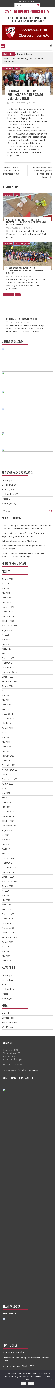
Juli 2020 (5, 890)
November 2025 (9, 616)
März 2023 (7, 751)
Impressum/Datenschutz (14, 1352)
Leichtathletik (8, 68)
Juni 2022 (6, 793)
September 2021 (9, 825)
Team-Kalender (10, 1313)
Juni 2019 (6, 951)
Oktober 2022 (8, 774)
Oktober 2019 (8, 932)
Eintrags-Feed (8, 1017)
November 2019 (9, 928)
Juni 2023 (6, 737)
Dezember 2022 (9, 765)
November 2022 (9, 769)
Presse (16, 68)
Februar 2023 (8, 755)
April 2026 (6, 597)
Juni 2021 (6, 839)
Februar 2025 (8, 658)
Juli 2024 (5, 690)
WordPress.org (8, 1027)
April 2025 (6, 648)
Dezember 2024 (9, 667)
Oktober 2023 (8, 723)
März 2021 (7, 853)
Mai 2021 (6, 844)
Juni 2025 (6, 639)
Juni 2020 (6, 895)
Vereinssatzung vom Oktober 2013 (18, 1366)
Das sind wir (18, 243)
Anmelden (6, 1013)
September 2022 (9, 779)
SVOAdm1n (27, 276)
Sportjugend (7, 503)
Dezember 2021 (9, 811)
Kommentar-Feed (10, 1022)
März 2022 (7, 807)
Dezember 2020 (9, 867)
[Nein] (51, 1379)
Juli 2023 (5, 732)
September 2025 (9, 625)
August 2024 (7, 686)
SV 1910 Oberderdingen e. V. (27, 12)
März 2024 (7, 709)
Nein (31, 1383)
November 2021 (9, 816)
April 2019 (6, 960)
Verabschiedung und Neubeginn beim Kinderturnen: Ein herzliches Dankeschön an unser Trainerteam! (26, 222)
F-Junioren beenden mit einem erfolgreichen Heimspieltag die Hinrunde (41, 172)
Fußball (5, 489)
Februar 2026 (8, 607)
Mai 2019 (6, 956)
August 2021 (7, 830)
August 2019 (7, 942)
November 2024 (9, 672)
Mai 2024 (6, 700)
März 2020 (7, 909)
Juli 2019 (5, 946)
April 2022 (6, 802)
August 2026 (7, 579)
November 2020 (9, 872)
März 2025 (7, 653)
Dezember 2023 (9, 718)
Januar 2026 (7, 611)
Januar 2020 (7, 918)
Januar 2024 (7, 714)
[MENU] (3, 46)
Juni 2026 (6, 588)
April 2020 (6, 904)
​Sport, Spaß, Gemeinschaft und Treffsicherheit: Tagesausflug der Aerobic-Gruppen (26, 270)
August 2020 (7, 886)
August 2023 (7, 728)
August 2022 (7, 783)
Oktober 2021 (8, 821)
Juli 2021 (5, 835)
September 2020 (9, 881)
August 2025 (7, 630)
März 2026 (7, 602)
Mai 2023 (6, 742)
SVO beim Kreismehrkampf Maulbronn (23, 318)
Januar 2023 (7, 760)
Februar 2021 (8, 858)
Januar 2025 (7, 662)
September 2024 (9, 681)
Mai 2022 (6, 797)
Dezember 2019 (9, 923)
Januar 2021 (7, 863)
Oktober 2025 (8, 621)
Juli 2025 (5, 635)
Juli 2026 (5, 583)
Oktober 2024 (8, 676)
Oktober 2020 (8, 876)
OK (23, 1383)
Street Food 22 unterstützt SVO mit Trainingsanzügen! (12, 170)
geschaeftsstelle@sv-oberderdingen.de (20, 1070)
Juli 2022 (5, 788)
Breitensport (8, 195)
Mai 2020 (6, 900)
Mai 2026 (6, 593)
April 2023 (6, 746)
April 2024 (6, 704)
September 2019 (9, 937)
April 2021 (6, 849)
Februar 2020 (8, 914)
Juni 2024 (6, 695)
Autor (32, 103)
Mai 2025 (6, 644)
